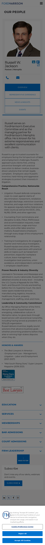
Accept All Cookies (22, 540)
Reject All (22, 534)
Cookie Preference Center (22, 527)
